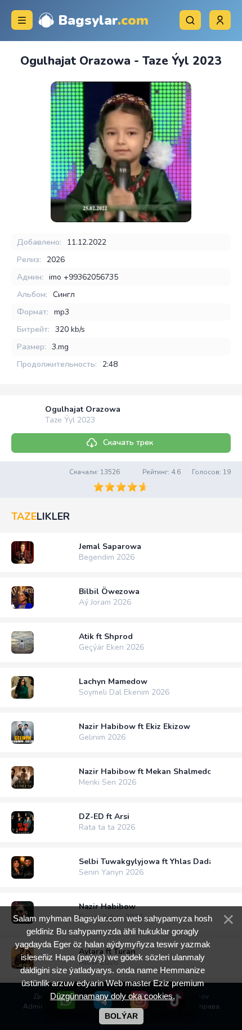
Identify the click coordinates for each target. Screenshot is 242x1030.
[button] (220, 20)
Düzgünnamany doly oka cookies (111, 996)
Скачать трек (128, 442)
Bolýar (121, 1015)
